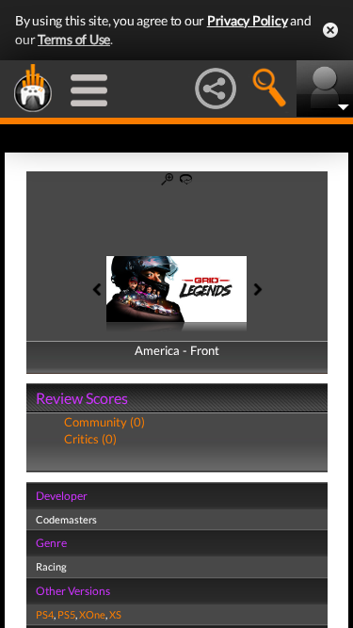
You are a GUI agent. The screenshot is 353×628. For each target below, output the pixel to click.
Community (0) (104, 421)
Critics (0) (90, 438)
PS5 (66, 614)
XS (115, 614)
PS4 (45, 614)
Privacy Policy (247, 20)
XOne (92, 614)
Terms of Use (74, 39)
